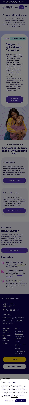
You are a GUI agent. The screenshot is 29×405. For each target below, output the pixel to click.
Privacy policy (14, 396)
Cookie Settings (9, 400)
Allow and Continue (21, 400)
